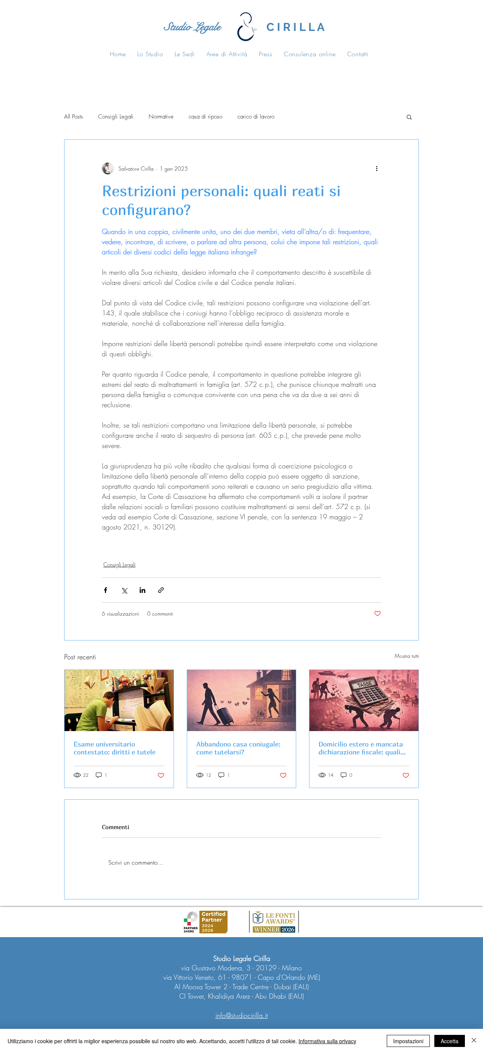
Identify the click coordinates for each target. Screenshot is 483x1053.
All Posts (73, 116)
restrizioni (172, 545)
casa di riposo (205, 116)
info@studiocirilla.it (241, 1015)
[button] (409, 117)
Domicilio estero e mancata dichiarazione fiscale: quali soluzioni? (360, 748)
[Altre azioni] (376, 168)
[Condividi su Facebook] (105, 590)
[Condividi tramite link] (161, 590)
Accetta (449, 1041)
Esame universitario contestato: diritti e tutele (114, 748)
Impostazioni (408, 1041)
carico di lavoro (255, 116)
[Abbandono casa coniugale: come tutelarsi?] (241, 700)
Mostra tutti (407, 655)
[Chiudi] (473, 1041)
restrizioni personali (128, 545)
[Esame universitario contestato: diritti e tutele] (119, 700)
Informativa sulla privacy (327, 1041)
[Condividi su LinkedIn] (142, 590)
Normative (161, 116)
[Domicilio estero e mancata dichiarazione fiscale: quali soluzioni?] (363, 700)
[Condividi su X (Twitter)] (124, 590)
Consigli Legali (116, 116)
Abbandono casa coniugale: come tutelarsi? (238, 748)
